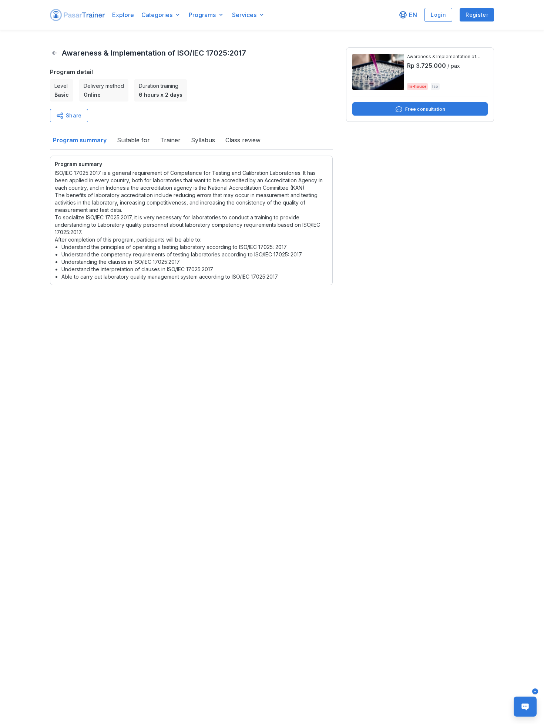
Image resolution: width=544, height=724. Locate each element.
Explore (123, 15)
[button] (77, 15)
